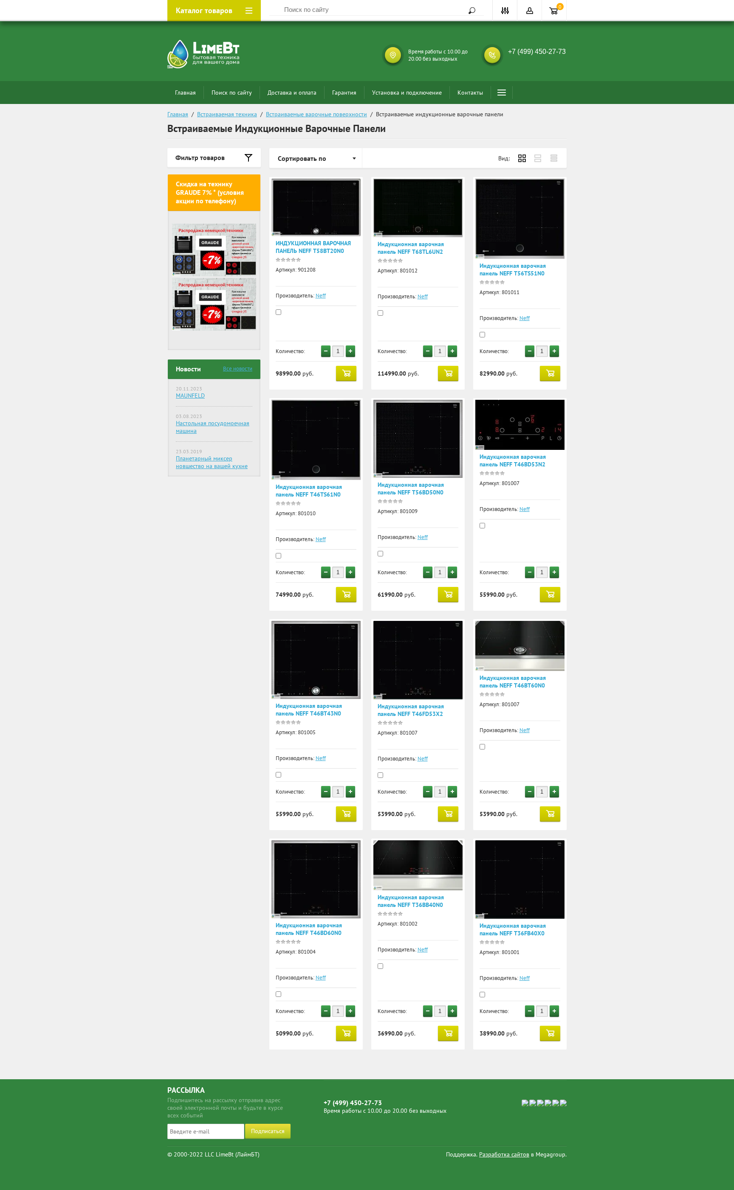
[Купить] (346, 373)
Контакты (470, 92)
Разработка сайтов (504, 1154)
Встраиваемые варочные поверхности (316, 114)
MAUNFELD (190, 395)
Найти (469, 10)
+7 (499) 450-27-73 (537, 51)
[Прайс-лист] (554, 158)
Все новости (237, 368)
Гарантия (344, 92)
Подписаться (268, 1131)
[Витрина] (522, 158)
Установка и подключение (407, 92)
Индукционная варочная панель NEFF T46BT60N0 (513, 681)
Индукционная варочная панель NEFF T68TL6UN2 (411, 247)
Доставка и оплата (292, 92)
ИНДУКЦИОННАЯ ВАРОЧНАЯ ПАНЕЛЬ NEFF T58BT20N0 (313, 247)
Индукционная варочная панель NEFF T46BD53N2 (513, 460)
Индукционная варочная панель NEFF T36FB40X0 (513, 929)
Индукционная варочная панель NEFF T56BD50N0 (411, 488)
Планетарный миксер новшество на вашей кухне (212, 462)
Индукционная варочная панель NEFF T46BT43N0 (309, 709)
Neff (321, 295)
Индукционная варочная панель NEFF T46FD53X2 (411, 710)
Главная (185, 92)
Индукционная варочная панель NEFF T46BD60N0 (309, 929)
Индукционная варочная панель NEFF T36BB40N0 (411, 901)
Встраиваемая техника (227, 114)
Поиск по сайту (232, 92)
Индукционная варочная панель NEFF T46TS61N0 (309, 490)
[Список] (538, 158)
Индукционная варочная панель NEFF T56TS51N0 (513, 269)
